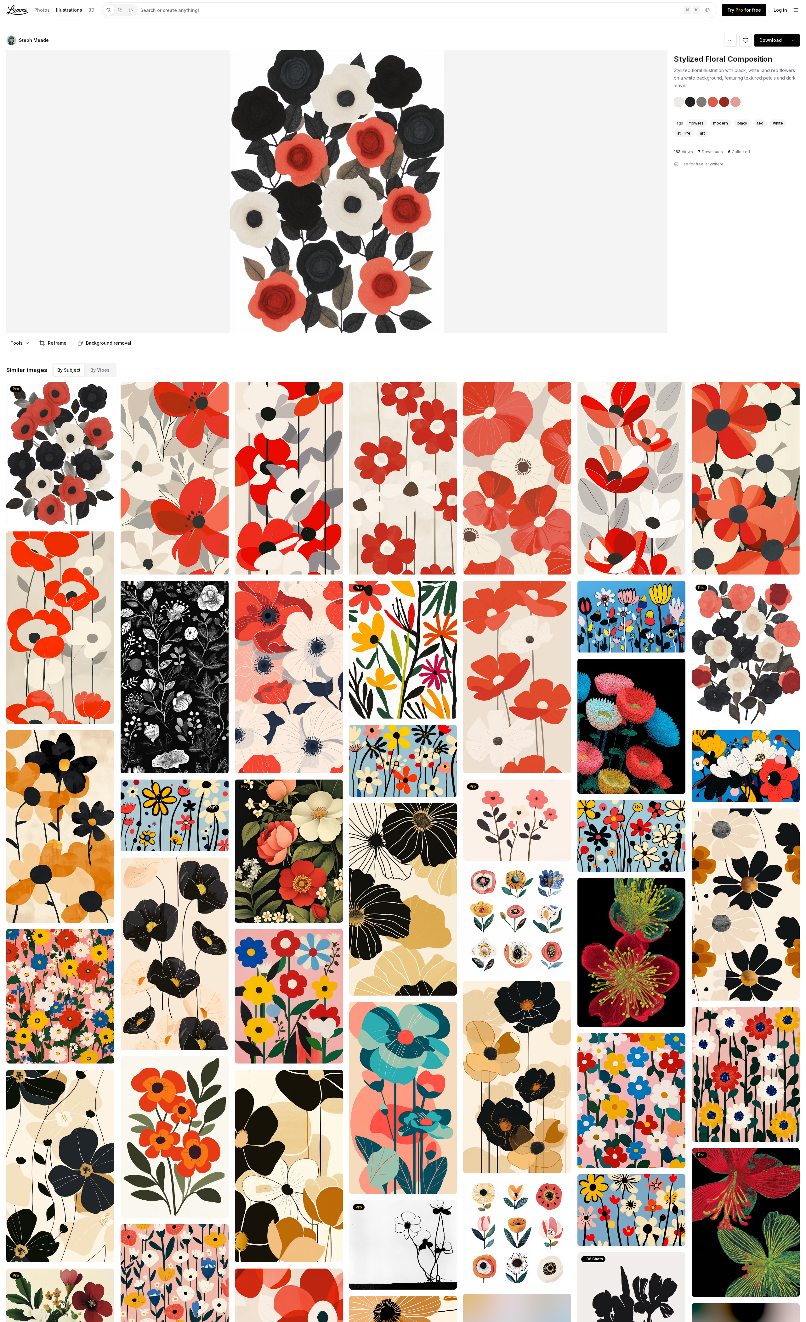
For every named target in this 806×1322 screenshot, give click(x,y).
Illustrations (69, 10)
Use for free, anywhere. (702, 164)
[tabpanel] (427, 10)
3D (91, 10)
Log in (780, 10)
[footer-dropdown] (796, 10)
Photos (42, 10)
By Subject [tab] (69, 370)
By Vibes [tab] (100, 370)
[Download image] (105, 714)
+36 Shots (593, 1259)
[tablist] (120, 10)
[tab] (108, 10)
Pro (16, 388)
